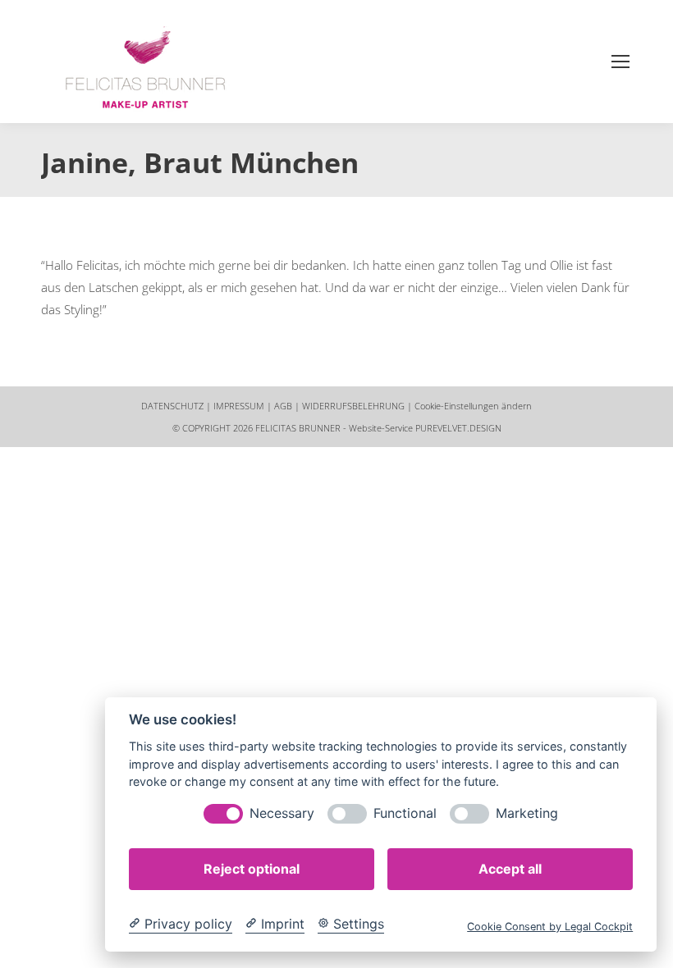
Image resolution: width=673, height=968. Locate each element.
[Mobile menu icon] (620, 61)
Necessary (282, 813)
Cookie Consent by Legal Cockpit (550, 926)
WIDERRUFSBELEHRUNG (353, 406)
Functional (405, 813)
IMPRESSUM (238, 406)
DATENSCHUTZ (172, 406)
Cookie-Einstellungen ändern (473, 406)
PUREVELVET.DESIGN (458, 428)
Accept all (510, 869)
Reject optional (252, 869)
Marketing (527, 813)
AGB (283, 406)
